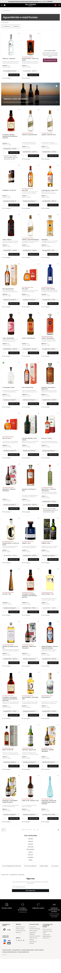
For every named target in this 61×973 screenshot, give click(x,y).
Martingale (44, 239)
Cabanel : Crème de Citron (49, 134)
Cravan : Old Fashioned (28, 338)
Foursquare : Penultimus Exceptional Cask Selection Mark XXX (29, 595)
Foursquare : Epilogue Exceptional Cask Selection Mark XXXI (9, 136)
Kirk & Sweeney (30, 849)
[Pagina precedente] (3, 830)
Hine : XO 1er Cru (6, 438)
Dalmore (30, 852)
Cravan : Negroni (7, 239)
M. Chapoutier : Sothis (8, 387)
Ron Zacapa (30, 846)
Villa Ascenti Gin (46, 697)
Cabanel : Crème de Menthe (29, 134)
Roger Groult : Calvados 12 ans (30, 800)
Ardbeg (30, 859)
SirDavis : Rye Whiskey (48, 338)
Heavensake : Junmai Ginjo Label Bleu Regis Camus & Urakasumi (49, 802)
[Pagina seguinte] (57, 830)
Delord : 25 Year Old (7, 749)
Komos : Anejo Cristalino (48, 289)
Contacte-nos (32, 926)
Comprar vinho (5, 874)
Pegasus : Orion (26, 543)
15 (37, 829)
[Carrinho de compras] (59, 5)
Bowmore (30, 854)
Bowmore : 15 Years (47, 438)
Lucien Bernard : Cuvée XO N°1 (50, 190)
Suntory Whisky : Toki (47, 594)
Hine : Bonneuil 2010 (27, 387)
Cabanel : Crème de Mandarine (30, 239)
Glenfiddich (30, 857)
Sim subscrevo (30, 890)
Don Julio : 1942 (6, 594)
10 (34, 829)
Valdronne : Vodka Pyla (8, 58)
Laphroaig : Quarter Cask (29, 749)
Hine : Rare (25, 289)
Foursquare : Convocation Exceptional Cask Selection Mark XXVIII (9, 699)
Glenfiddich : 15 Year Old (9, 190)
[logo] (30, 5)
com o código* (27, 1)
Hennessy (30, 838)
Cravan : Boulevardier (8, 338)
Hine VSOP (25, 190)
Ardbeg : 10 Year (46, 543)
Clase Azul (30, 844)
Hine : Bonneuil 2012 (8, 289)
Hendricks (30, 841)
